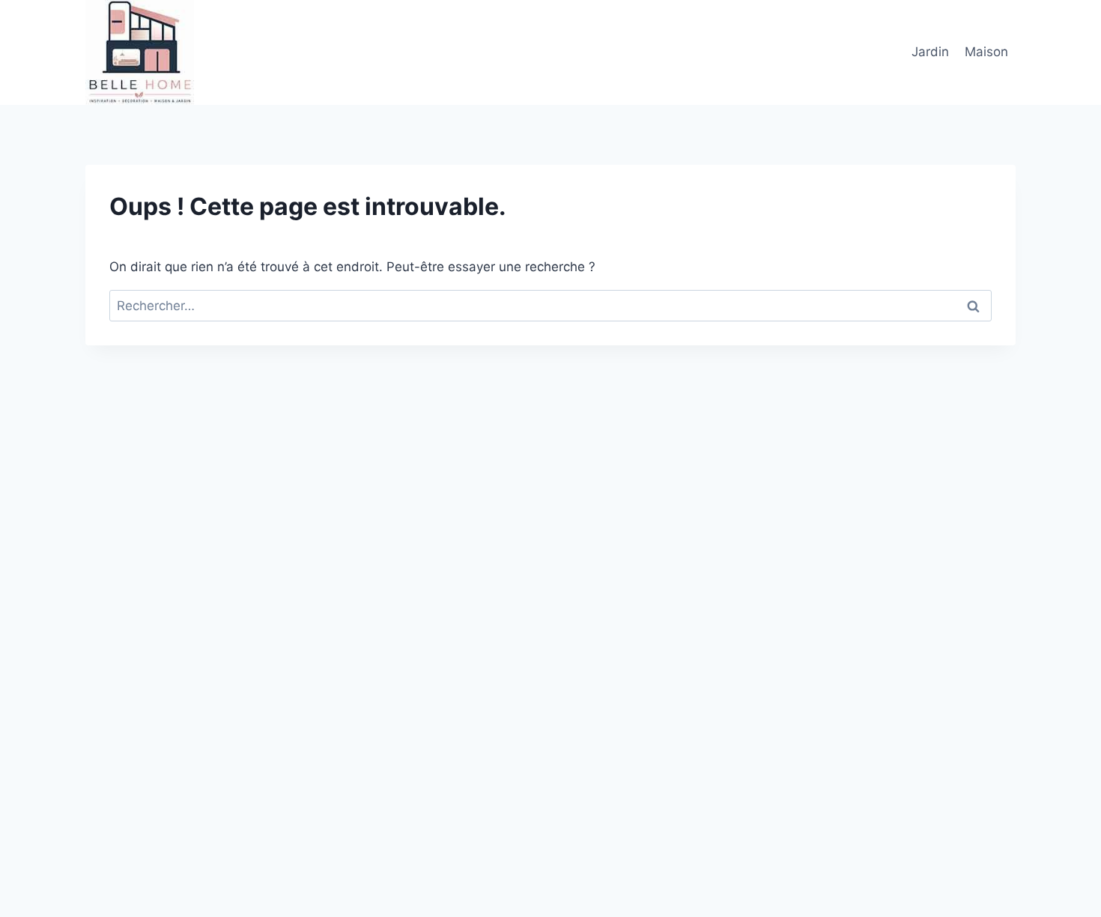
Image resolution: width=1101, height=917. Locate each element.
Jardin (930, 51)
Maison (986, 51)
